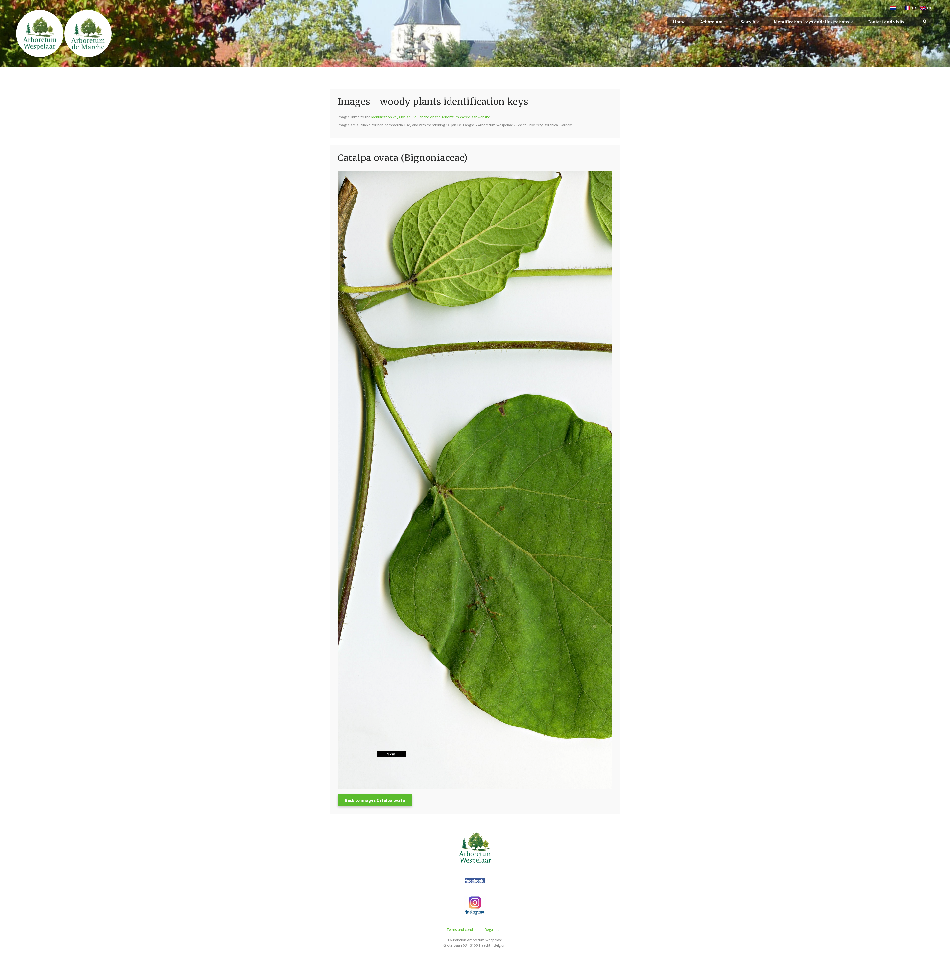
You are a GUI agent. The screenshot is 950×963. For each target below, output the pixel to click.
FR (914, 7)
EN (929, 7)
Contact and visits (885, 22)
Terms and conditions (464, 929)
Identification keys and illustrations (811, 22)
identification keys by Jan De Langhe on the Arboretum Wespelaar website (430, 117)
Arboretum (711, 22)
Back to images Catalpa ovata (375, 800)
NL (899, 7)
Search (748, 22)
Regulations (494, 929)
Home (679, 22)
